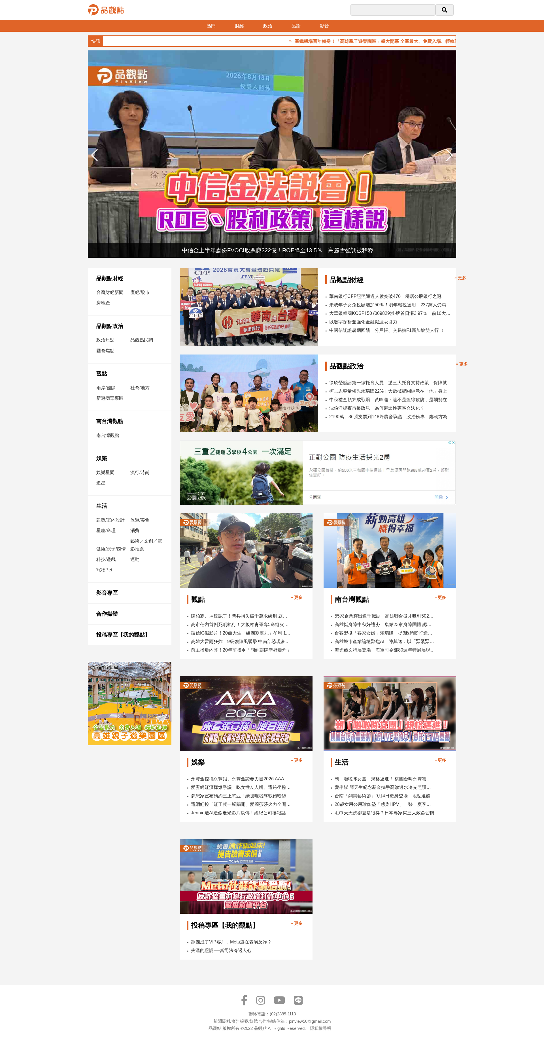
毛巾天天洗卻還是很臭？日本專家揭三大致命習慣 (384, 813)
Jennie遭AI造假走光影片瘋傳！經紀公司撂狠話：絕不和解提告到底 (241, 813)
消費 (134, 530)
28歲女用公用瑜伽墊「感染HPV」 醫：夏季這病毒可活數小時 (385, 804)
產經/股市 (140, 292)
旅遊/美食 (140, 520)
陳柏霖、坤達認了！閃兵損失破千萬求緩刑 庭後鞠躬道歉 (241, 616)
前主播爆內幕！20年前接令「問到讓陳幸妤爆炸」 (241, 650)
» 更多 (460, 277)
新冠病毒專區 (110, 398)
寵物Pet (104, 569)
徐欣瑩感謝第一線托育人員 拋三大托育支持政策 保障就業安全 (391, 383)
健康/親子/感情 (111, 548)
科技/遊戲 (106, 559)
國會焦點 (105, 350)
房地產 (103, 302)
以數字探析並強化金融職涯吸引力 (363, 322)
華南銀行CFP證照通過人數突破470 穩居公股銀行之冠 (385, 296)
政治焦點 (105, 340)
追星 (100, 483)
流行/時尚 (140, 472)
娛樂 (101, 458)
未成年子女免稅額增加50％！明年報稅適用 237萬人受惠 (387, 305)
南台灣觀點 (109, 421)
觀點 (101, 374)
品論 (296, 26)
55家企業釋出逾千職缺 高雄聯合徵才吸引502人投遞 (385, 616)
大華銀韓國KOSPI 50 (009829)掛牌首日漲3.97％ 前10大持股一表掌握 (390, 313)
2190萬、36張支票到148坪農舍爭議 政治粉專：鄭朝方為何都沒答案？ (391, 417)
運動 (134, 559)
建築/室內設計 (110, 520)
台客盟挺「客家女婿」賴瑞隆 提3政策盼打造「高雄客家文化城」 (385, 633)
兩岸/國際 (106, 387)
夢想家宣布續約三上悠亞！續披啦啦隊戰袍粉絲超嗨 (241, 796)
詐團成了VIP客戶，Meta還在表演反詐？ (231, 942)
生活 (101, 506)
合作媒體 (107, 614)
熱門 (211, 26)
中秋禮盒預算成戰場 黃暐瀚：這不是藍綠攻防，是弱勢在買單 (391, 400)
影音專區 (107, 593)
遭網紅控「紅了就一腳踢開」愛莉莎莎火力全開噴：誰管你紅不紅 (241, 804)
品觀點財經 (109, 278)
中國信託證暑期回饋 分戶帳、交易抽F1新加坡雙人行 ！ (387, 330)
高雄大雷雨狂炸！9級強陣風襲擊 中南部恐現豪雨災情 (241, 641)
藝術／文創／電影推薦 (146, 545)
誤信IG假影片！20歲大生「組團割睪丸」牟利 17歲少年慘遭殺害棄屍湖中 (241, 633)
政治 (267, 26)
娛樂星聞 (105, 472)
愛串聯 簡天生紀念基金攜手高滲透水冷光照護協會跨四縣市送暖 (385, 787)
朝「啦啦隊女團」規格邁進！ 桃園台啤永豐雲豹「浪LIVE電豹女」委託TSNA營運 (385, 779)
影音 (324, 26)
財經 (239, 26)
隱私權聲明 (320, 1028)
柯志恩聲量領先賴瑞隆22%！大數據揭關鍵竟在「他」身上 (388, 391)
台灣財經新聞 (110, 292)
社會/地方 (140, 387)
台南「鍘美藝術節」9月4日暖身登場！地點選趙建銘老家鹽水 (385, 796)
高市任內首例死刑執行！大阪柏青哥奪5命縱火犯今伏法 (241, 624)
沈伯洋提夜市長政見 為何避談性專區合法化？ (376, 408)
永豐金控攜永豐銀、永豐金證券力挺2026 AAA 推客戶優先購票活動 (241, 779)
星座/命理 (106, 530)
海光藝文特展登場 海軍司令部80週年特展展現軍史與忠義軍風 (385, 650)
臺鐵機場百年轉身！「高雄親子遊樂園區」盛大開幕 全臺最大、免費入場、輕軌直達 (344, 41)
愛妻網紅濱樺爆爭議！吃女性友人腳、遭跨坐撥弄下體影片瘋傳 (241, 787)
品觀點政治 (109, 326)
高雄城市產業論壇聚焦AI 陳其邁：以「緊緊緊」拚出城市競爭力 (385, 641)
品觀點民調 (141, 340)
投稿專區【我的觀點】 (123, 635)
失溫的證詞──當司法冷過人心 (221, 950)
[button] (449, 155)
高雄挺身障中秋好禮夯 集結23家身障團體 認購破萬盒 (385, 624)
